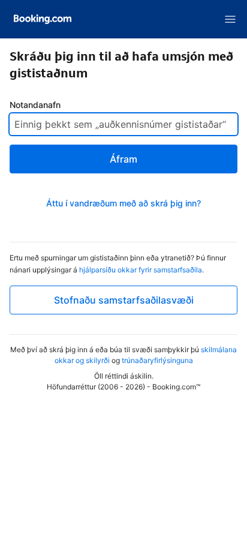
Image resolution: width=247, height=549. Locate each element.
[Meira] (230, 19)
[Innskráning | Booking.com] (43, 19)
